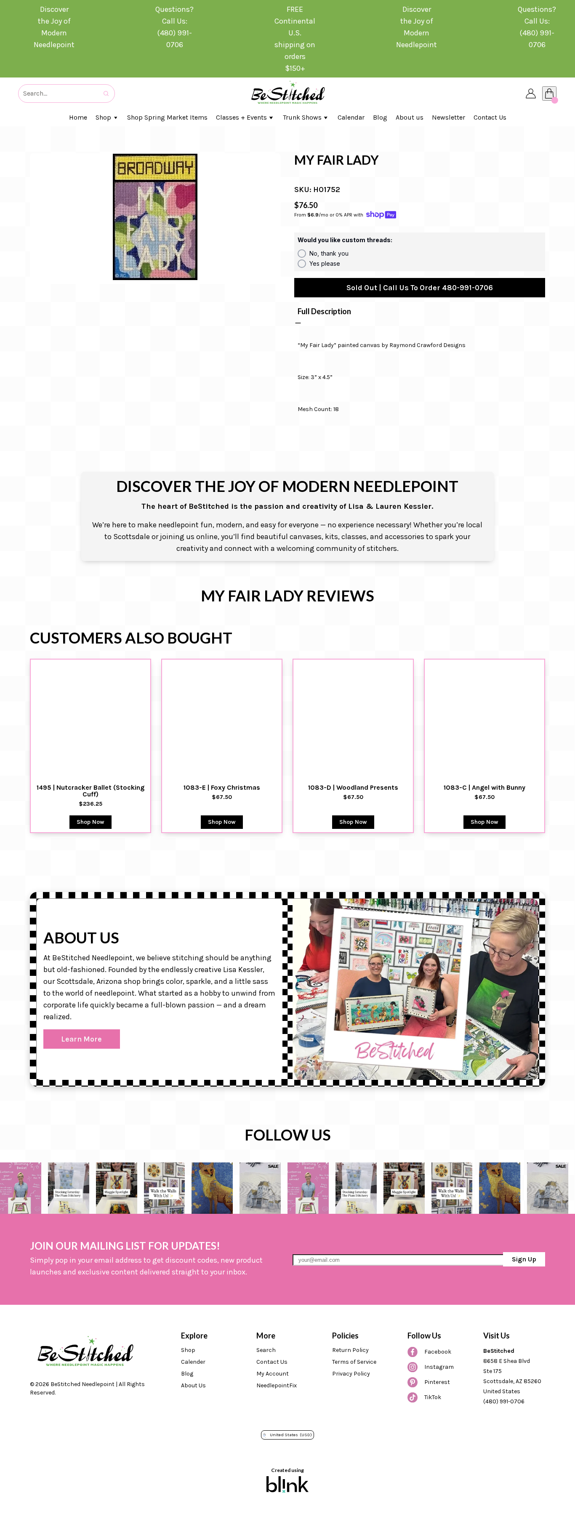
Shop (188, 1350)
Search (266, 1350)
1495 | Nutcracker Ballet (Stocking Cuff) (91, 791)
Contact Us (272, 1361)
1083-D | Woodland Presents (353, 787)
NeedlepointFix (276, 1385)
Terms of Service (354, 1361)
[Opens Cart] (549, 93)
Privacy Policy (351, 1373)
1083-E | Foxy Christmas (222, 787)
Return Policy (350, 1350)
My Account (272, 1373)
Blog (187, 1373)
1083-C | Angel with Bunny (484, 787)
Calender (193, 1361)
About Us (193, 1385)
